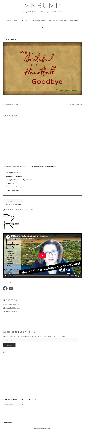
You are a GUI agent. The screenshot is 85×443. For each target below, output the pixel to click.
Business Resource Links (58, 21)
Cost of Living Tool (12, 190)
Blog (15, 21)
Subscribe (9, 345)
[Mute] (76, 276)
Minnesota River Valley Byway (12, 304)
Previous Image (12, 105)
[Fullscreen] (79, 276)
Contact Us (74, 21)
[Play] (5, 276)
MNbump (42, 5)
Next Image (74, 105)
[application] (42, 255)
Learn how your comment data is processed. (42, 166)
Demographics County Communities (18, 187)
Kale (35, 429)
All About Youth (11, 183)
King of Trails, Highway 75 (11, 311)
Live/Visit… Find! (39, 21)
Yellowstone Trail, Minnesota (11, 308)
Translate (18, 204)
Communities (25, 21)
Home (9, 21)
